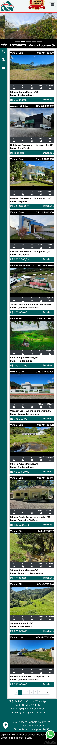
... (44, 692)
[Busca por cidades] (3, 51)
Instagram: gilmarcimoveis (30, 712)
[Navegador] (52, 4)
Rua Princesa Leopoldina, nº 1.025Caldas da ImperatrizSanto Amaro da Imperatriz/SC (31, 725)
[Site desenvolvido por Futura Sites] (49, 742)
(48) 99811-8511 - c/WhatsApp (29, 701)
